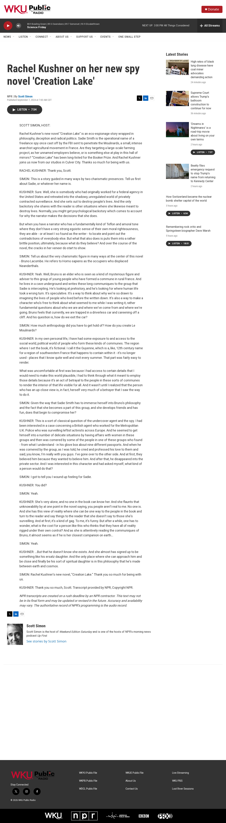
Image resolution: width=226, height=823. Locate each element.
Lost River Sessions (183, 788)
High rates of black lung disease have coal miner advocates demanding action (202, 69)
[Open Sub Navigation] (13, 36)
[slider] (24, 25)
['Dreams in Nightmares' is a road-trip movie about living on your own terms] (177, 129)
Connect (41, 36)
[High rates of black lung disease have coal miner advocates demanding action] (177, 67)
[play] (8, 26)
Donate (213, 9)
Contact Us (132, 788)
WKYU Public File (88, 773)
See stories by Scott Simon (46, 641)
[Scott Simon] (15, 634)
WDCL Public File (88, 788)
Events (105, 36)
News (7, 36)
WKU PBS (177, 780)
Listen (23, 36)
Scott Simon (25, 96)
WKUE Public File (135, 773)
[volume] (19, 26)
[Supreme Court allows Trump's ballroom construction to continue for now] (177, 98)
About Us (62, 36)
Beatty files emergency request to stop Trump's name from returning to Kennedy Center (203, 173)
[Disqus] (113, 712)
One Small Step (129, 36)
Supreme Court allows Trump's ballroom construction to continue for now (201, 100)
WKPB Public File (88, 780)
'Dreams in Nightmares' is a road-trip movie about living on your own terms (203, 131)
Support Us (84, 36)
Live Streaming (180, 773)
